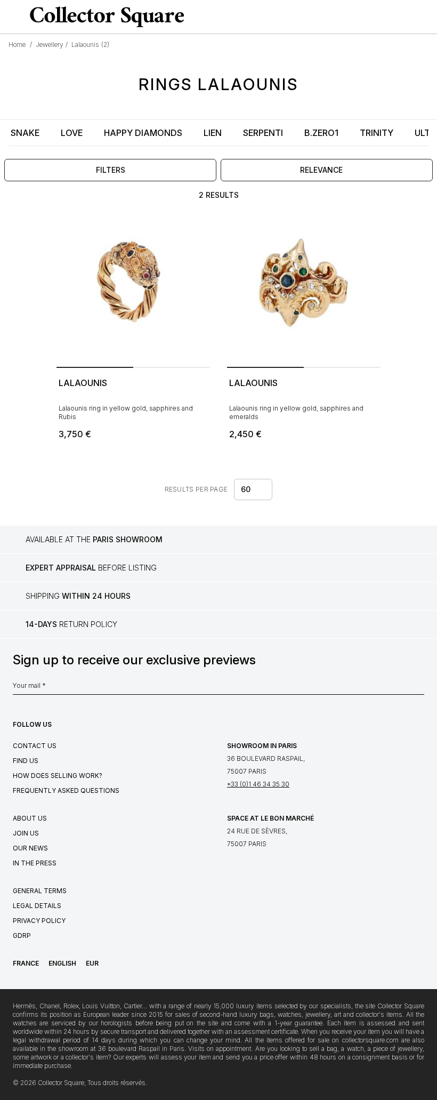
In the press (34, 863)
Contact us (34, 746)
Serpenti (263, 132)
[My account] (425, 17)
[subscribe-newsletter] (419, 688)
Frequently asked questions (66, 790)
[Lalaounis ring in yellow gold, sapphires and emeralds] (304, 286)
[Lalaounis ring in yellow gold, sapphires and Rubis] (133, 286)
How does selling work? (57, 776)
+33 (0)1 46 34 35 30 (258, 784)
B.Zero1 (321, 132)
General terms (40, 891)
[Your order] (407, 17)
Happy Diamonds (143, 132)
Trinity (376, 132)
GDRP (22, 936)
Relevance (321, 169)
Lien (213, 132)
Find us (25, 761)
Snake (25, 132)
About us (30, 818)
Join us (26, 833)
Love (72, 132)
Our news (30, 848)
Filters (110, 169)
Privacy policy (39, 921)
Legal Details (37, 906)
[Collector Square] (104, 16)
